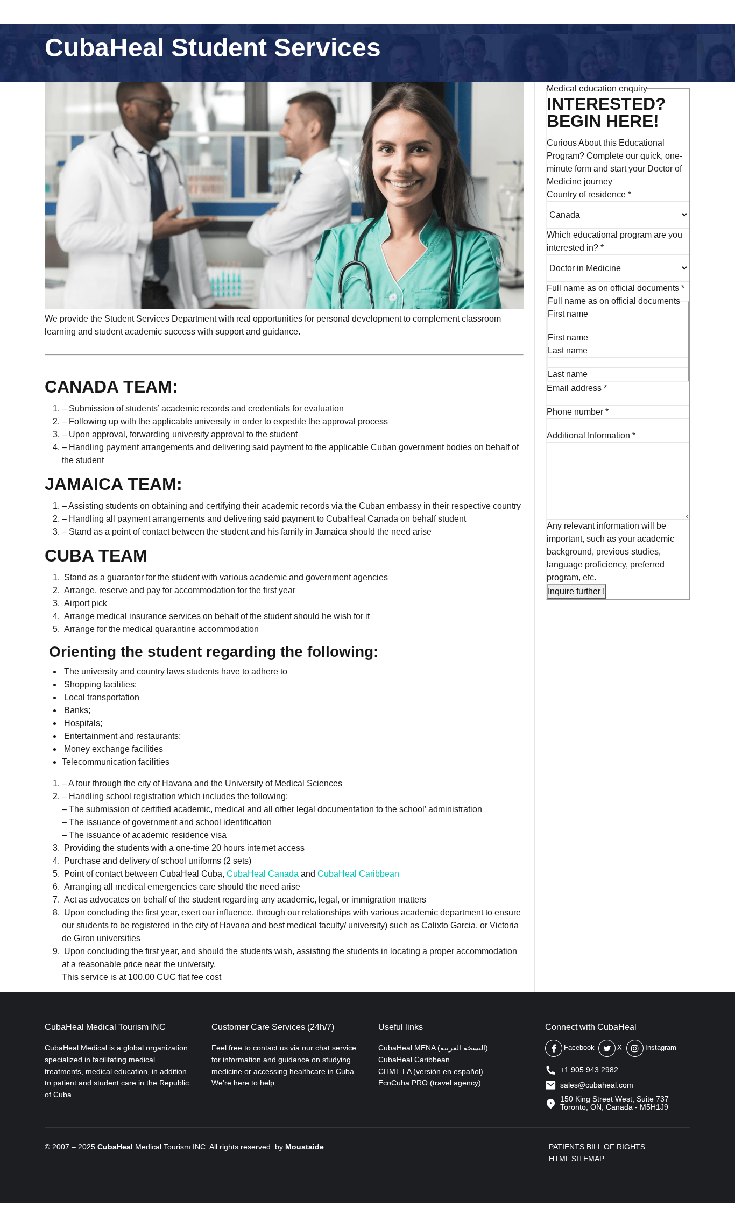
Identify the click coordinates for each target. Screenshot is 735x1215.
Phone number (578, 411)
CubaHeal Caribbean (358, 873)
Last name (568, 350)
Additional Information (591, 435)
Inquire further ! (576, 591)
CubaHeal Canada (263, 873)
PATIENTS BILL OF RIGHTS (597, 1146)
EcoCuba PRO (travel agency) (429, 1082)
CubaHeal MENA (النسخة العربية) (433, 1047)
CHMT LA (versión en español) (430, 1071)
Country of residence (589, 194)
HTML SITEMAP (576, 1158)
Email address (577, 388)
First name (568, 313)
